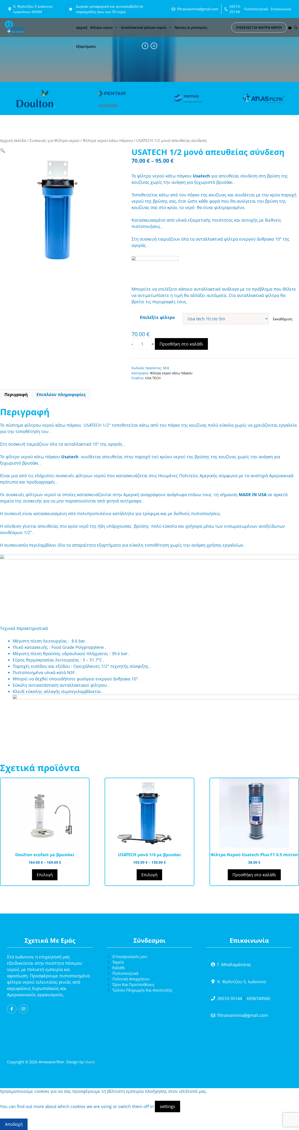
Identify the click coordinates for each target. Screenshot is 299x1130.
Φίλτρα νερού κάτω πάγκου (108, 140)
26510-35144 (229, 998)
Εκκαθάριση (282, 319)
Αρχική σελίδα (13, 140)
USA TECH (152, 378)
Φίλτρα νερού (101, 27)
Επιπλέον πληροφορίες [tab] (61, 394)
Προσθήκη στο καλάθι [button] (254, 874)
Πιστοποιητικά (256, 9)
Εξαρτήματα (86, 46)
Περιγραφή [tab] (16, 394)
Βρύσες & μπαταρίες (191, 27)
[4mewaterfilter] (14, 27)
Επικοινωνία (281, 9)
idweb (90, 1062)
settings (167, 1106)
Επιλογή (45, 874)
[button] (296, 27)
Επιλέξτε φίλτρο (157, 317)
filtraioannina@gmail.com (197, 9)
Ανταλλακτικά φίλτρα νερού (143, 27)
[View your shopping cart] (290, 27)
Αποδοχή (14, 1124)
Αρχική (81, 27)
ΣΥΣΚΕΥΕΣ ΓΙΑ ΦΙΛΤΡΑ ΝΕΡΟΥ (259, 27)
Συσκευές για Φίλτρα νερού (54, 140)
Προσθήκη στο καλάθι (181, 344)
